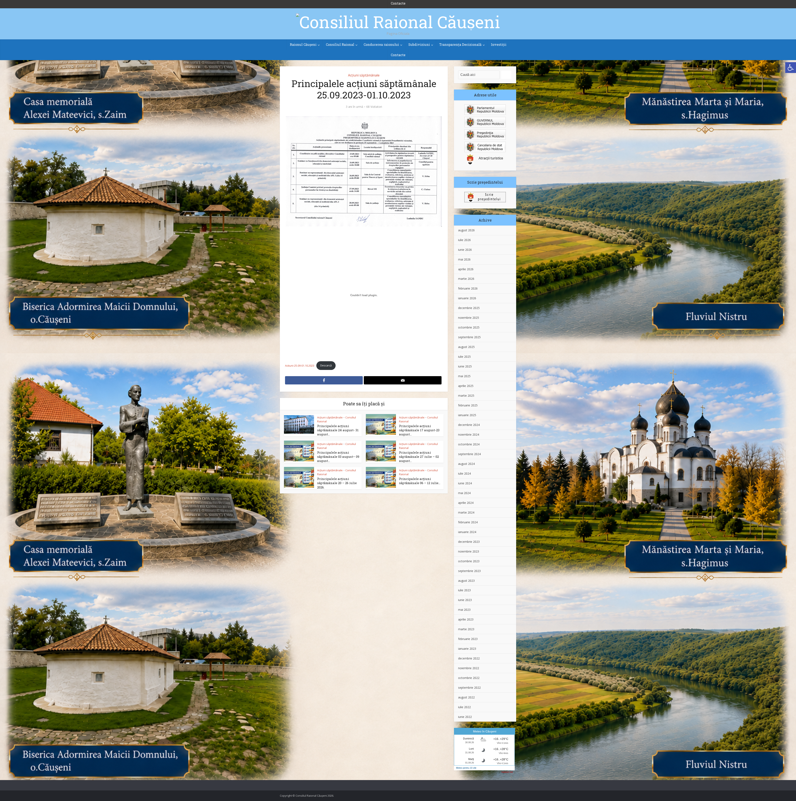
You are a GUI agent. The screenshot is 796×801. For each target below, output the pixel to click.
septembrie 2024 (469, 454)
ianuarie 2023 (467, 649)
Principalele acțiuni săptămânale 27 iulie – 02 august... (419, 456)
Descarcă (326, 365)
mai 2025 (464, 376)
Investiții (498, 44)
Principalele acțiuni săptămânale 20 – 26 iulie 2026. (337, 483)
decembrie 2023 (469, 542)
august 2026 (466, 230)
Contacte (398, 55)
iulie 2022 (464, 707)
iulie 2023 (464, 590)
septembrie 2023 (469, 571)
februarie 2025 (468, 405)
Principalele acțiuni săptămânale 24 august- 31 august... (338, 430)
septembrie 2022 (469, 688)
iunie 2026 (465, 250)
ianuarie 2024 (467, 532)
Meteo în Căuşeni (484, 731)
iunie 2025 (465, 366)
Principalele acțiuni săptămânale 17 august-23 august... (419, 430)
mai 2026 (464, 259)
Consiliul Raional (340, 44)
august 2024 (466, 464)
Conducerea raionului (381, 44)
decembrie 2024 (469, 425)
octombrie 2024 (468, 444)
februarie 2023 (468, 639)
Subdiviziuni (419, 44)
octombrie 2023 (468, 561)
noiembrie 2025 (468, 318)
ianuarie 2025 (467, 415)
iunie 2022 (465, 717)
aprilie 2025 (465, 386)
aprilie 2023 (465, 619)
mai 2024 (464, 493)
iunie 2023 (465, 600)
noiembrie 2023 (468, 551)
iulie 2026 (464, 240)
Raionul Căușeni (303, 44)
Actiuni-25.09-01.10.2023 (299, 365)
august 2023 (466, 581)
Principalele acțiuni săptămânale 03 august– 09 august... (338, 456)
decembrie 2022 (469, 658)
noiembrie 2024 (468, 434)
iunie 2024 (465, 483)
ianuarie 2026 (467, 298)
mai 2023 (464, 610)
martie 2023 (466, 629)
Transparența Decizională (460, 44)
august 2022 (466, 697)
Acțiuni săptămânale (364, 75)
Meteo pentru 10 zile (466, 768)
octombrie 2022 (468, 678)
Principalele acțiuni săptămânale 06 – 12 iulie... (419, 481)
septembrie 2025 (469, 337)
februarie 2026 (468, 288)
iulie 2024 (464, 473)
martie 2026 (466, 279)
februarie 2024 (468, 522)
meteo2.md (507, 772)
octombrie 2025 (468, 327)
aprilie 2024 (465, 503)
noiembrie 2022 (468, 668)
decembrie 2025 (469, 308)
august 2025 (466, 347)
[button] (790, 67)
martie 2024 (466, 512)
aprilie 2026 (465, 269)
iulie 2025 (464, 357)
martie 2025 (466, 395)
